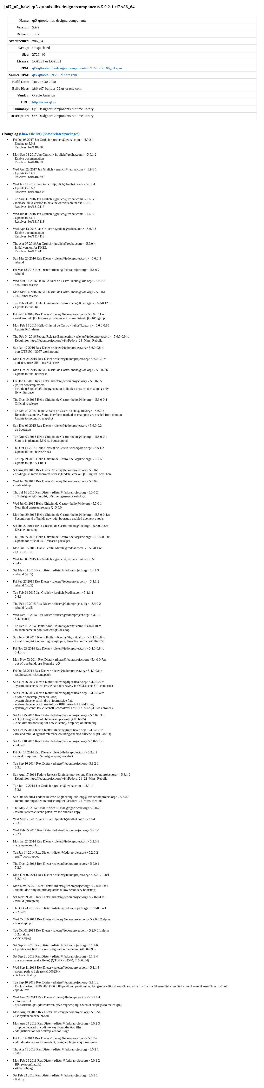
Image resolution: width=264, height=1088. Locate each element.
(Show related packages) (61, 134)
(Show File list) (30, 134)
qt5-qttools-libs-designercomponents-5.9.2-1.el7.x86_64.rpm (77, 68)
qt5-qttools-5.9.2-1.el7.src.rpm (54, 75)
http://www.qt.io (44, 102)
